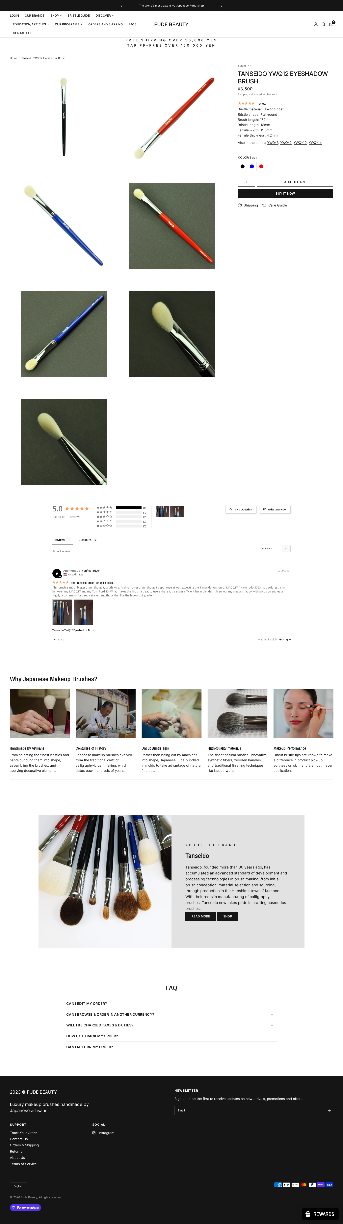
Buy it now (285, 193)
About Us (17, 1158)
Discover (103, 15)
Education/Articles (29, 24)
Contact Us (19, 1139)
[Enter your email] (329, 1110)
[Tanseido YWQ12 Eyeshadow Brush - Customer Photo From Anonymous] (162, 511)
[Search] (323, 24)
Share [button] (60, 639)
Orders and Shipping (105, 24)
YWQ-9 (286, 143)
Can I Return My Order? (89, 1047)
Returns (16, 1151)
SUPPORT (18, 1124)
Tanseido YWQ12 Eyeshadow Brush (73, 630)
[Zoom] (109, 72)
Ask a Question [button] (243, 509)
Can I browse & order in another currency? (110, 1014)
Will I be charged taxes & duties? (100, 1025)
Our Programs (67, 24)
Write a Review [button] (277, 509)
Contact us (22, 33)
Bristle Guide (79, 15)
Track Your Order (23, 1133)
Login (14, 15)
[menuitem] (16, 15)
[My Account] (316, 24)
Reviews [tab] (59, 540)
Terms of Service (23, 1164)
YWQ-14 (315, 143)
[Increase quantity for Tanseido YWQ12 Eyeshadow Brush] (252, 181)
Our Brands (34, 15)
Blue (252, 166)
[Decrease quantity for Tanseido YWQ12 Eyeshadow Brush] (241, 181)
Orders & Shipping (24, 1145)
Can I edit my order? (86, 1003)
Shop (54, 15)
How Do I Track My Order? (92, 1036)
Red (261, 166)
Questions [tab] (85, 540)
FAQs (133, 24)
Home (13, 58)
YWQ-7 (272, 143)
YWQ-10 (300, 143)
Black (242, 166)
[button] (281, 639)
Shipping (243, 94)
